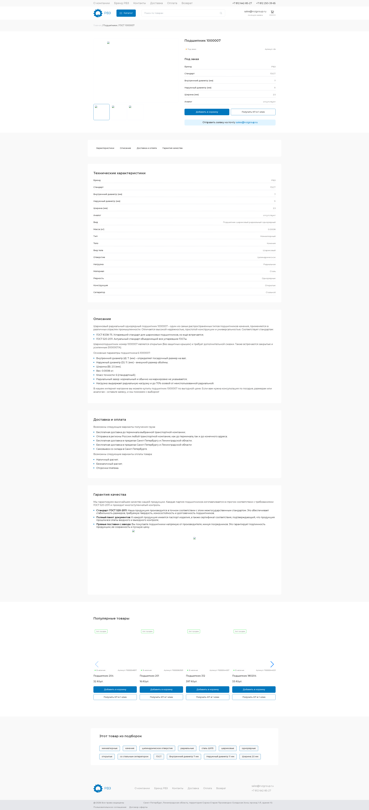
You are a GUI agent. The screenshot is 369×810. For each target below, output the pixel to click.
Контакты (139, 3)
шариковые (227, 748)
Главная (97, 25)
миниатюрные (109, 748)
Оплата (172, 3)
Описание (125, 148)
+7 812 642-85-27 (242, 3)
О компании (101, 3)
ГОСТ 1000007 (126, 25)
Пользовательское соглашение (109, 807)
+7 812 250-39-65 (266, 3)
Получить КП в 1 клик (253, 112)
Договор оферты (138, 807)
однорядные (249, 748)
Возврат (187, 3)
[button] (272, 664)
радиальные (187, 748)
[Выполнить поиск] (221, 13)
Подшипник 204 (103, 675)
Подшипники (110, 25)
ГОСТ (159, 756)
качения (129, 748)
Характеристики (105, 148)
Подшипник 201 (149, 675)
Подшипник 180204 (244, 675)
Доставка (156, 3)
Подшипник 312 (195, 675)
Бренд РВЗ (121, 3)
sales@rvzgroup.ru (255, 11)
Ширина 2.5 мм (250, 756)
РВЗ (107, 13)
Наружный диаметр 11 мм (220, 756)
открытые (107, 756)
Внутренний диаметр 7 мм (184, 756)
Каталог (128, 13)
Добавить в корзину (207, 112)
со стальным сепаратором (134, 756)
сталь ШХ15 (207, 748)
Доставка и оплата (147, 148)
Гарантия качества (172, 148)
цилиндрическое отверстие (157, 748)
